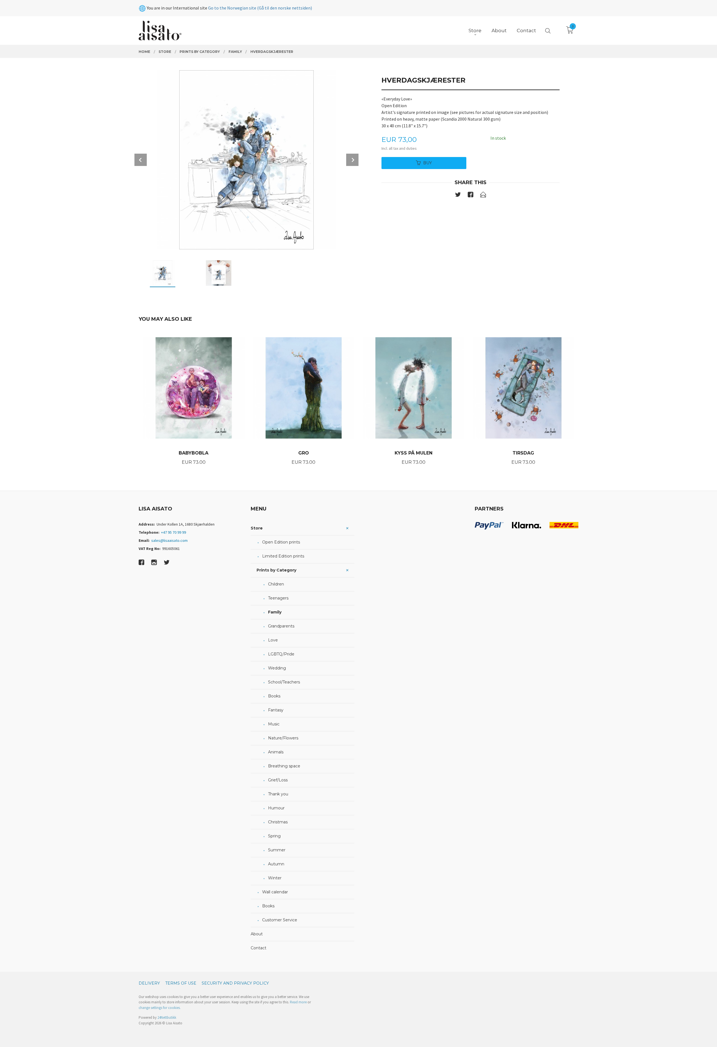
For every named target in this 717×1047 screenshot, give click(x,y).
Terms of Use (180, 983)
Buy (427, 162)
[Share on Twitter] (458, 196)
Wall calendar (275, 891)
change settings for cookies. (160, 1007)
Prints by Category (276, 570)
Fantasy (275, 710)
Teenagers (278, 598)
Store (257, 528)
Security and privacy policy (235, 983)
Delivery (149, 983)
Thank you (278, 794)
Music (274, 724)
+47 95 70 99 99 (173, 532)
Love (273, 640)
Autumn (276, 863)
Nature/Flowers (283, 738)
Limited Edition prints (283, 556)
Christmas (278, 822)
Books (274, 696)
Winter (274, 877)
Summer (276, 849)
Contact (258, 947)
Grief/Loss (278, 780)
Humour (276, 808)
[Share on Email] (483, 196)
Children (276, 584)
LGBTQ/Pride (281, 654)
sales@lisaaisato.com (169, 540)
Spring (274, 835)
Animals (275, 752)
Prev (140, 160)
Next (352, 160)
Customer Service (279, 919)
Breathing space (284, 766)
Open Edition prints (281, 542)
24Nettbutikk (166, 1017)
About (257, 933)
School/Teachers (284, 682)
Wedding (277, 668)
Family (274, 612)
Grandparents (281, 626)
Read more (298, 1002)
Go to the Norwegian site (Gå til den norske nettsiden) (260, 8)
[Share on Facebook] (470, 196)
